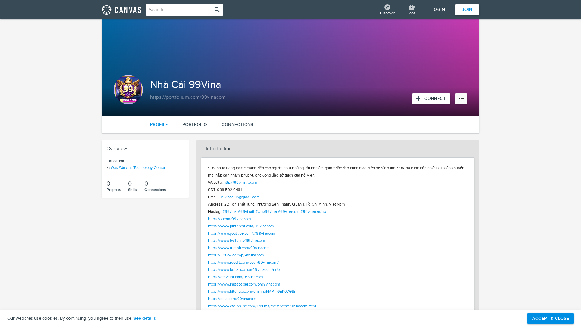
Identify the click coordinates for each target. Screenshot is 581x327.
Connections (237, 124)
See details (144, 318)
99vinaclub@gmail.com (240, 197)
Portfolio (194, 124)
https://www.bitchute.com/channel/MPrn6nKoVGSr (252, 291)
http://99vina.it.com (240, 182)
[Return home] (121, 10)
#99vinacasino (313, 211)
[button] (337, 148)
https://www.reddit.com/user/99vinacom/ (243, 262)
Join (467, 9)
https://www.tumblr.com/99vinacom (239, 248)
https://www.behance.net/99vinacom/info (244, 269)
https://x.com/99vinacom (229, 218)
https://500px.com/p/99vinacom (236, 255)
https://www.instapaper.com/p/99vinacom (244, 284)
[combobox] (184, 10)
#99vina (229, 211)
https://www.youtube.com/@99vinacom (241, 233)
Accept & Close (550, 318)
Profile (159, 124)
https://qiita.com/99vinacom (232, 298)
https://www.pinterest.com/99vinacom (241, 226)
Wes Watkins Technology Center (138, 167)
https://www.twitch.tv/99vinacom (236, 240)
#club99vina (266, 211)
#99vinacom (289, 211)
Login (438, 9)
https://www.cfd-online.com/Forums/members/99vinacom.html (262, 306)
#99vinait (246, 211)
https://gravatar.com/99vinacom (235, 277)
